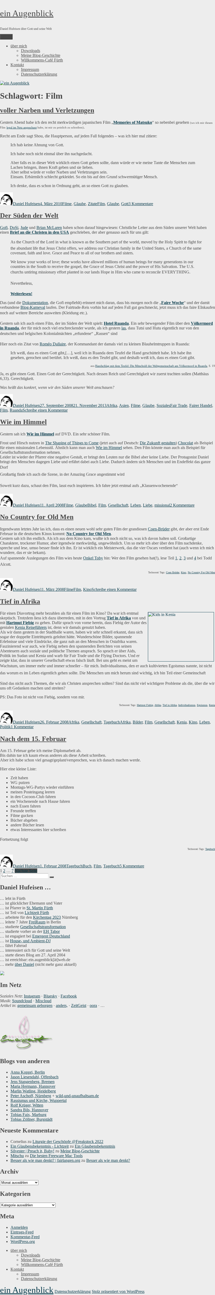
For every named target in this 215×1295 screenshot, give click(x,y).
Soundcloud (22, 1001)
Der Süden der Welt (29, 215)
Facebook (69, 996)
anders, (62, 1005)
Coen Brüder (172, 572)
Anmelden (19, 1227)
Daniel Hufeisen (26, 203)
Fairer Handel (200, 405)
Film (101, 203)
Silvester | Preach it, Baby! (32, 1151)
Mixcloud (43, 1001)
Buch (87, 866)
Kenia (212, 705)
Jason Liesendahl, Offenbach (34, 1077)
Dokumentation (35, 302)
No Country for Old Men (36, 517)
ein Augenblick (26, 13)
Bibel (91, 505)
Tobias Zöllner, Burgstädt (31, 1119)
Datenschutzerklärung (39, 74)
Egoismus (202, 705)
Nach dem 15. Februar (33, 739)
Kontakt (17, 65)
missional (162, 505)
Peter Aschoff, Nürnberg (30, 1096)
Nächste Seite (26, 870)
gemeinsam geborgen (34, 1005)
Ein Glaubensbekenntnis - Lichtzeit (39, 1146)
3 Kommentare (140, 203)
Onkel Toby (93, 558)
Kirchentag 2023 (47, 917)
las (123, 328)
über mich (18, 46)
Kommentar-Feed (25, 1237)
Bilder (138, 722)
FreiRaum (37, 922)
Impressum (30, 69)
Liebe (147, 505)
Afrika (111, 405)
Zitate (92, 203)
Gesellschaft (118, 505)
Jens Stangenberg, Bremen (32, 1081)
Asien (124, 405)
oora (93, 1005)
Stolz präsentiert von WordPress (118, 1291)
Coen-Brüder (159, 529)
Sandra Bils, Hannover (29, 1110)
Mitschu (17, 1155)
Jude (24, 227)
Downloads (30, 50)
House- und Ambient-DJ (30, 941)
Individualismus (186, 705)
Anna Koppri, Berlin (27, 1072)
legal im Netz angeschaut (22, 127)
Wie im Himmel (23, 422)
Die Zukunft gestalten (158, 443)
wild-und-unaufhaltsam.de (77, 1096)
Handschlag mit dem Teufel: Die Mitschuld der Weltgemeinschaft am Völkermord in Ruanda (151, 365)
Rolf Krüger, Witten (26, 1105)
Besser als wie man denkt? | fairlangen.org (45, 1160)
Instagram (32, 996)
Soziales (163, 405)
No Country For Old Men (201, 572)
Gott (124, 203)
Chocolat (185, 443)
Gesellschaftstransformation (43, 926)
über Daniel (24, 964)
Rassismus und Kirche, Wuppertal (38, 1100)
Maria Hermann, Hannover (32, 1086)
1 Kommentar (22, 727)
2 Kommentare (182, 505)
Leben (135, 505)
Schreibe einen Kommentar (45, 410)
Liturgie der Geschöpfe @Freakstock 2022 (68, 1141)
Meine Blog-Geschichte (40, 55)
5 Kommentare (132, 866)
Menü (6, 37)
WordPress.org (22, 1241)
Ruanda (16, 410)
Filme (67, 203)
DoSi (14, 227)
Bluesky (50, 996)
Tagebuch (112, 722)
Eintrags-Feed (22, 1232)
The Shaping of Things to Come (72, 443)
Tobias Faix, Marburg (28, 1114)
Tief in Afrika (20, 601)
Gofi (4, 227)
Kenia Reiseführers (31, 627)
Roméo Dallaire (53, 344)
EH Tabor (51, 931)
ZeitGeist (78, 1005)
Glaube (80, 203)
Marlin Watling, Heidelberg (33, 1091)
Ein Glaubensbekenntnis (95, 1146)
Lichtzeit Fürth (37, 912)
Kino (183, 572)
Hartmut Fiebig (20, 622)
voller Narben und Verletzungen (47, 110)
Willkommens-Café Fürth (42, 60)
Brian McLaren (49, 227)
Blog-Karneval (32, 307)
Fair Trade (178, 405)
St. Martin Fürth (39, 908)
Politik (5, 727)
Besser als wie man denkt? (108, 1160)
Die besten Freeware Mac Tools (56, 1155)
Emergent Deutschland (51, 936)
